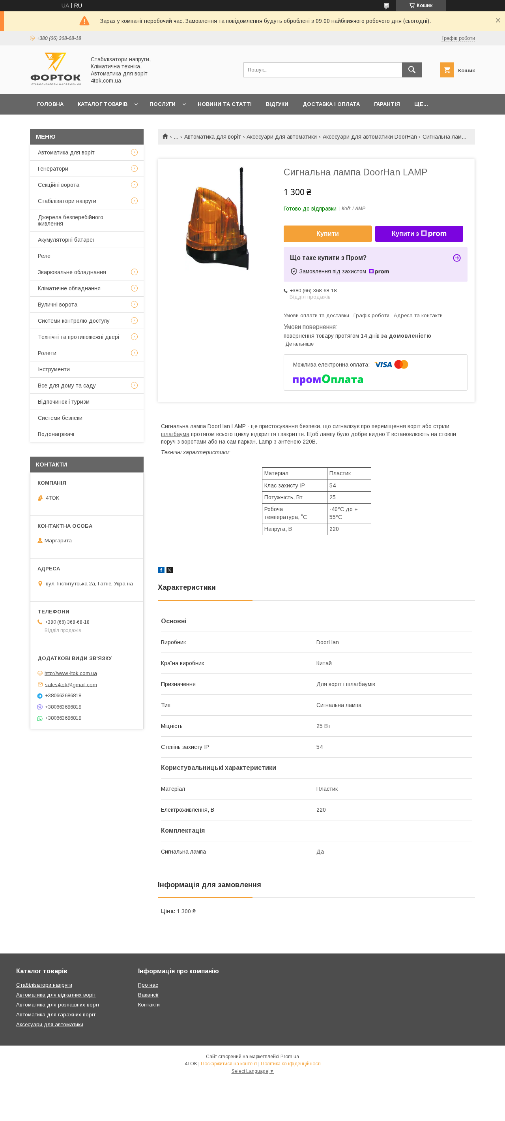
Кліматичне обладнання (69, 288)
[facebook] (161, 571)
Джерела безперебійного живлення (70, 220)
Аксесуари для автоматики (282, 137)
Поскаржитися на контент (229, 1063)
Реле (44, 256)
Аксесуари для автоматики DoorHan (370, 137)
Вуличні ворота (57, 304)
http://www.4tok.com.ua (71, 673)
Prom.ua (290, 1056)
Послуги (163, 104)
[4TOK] (55, 84)
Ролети (47, 353)
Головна (50, 104)
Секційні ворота (58, 185)
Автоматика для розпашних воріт (57, 1005)
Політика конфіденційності (291, 1063)
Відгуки (277, 104)
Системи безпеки (60, 418)
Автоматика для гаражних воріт (55, 1015)
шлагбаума (175, 434)
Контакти (149, 1005)
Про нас (148, 985)
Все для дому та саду (67, 385)
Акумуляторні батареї (66, 240)
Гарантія (387, 104)
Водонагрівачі (56, 434)
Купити (327, 233)
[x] (169, 571)
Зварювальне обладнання (72, 272)
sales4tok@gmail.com (71, 684)
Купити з (405, 233)
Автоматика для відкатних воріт (56, 995)
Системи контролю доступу (74, 321)
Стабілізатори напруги (67, 201)
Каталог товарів (102, 104)
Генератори (53, 169)
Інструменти (54, 369)
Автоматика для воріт (212, 137)
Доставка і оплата (331, 104)
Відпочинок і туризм (64, 402)
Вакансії (148, 995)
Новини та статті (225, 104)
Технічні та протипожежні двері (78, 337)
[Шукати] (412, 69)
